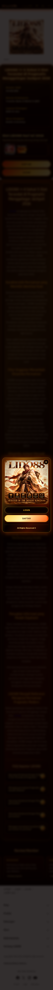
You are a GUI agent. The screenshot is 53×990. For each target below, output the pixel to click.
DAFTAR (26, 518)
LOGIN (26, 510)
